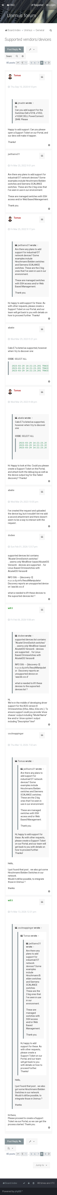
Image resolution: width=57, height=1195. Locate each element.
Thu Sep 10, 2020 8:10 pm (23, 87)
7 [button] (38, 63)
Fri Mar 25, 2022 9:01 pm (22, 165)
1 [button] (25, 63)
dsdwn (11, 535)
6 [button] (34, 63)
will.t (10, 608)
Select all (21, 359)
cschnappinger (16, 733)
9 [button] (45, 63)
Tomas (17, 75)
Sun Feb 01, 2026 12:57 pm (24, 546)
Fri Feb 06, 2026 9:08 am (22, 619)
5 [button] (31, 63)
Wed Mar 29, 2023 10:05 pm (24, 502)
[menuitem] (11, 5)
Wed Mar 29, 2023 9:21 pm (23, 339)
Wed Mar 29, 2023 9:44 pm (23, 402)
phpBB (18, 1191)
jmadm (21, 103)
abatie (11, 327)
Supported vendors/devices (28, 39)
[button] (18, 62)
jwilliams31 (14, 154)
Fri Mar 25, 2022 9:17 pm (22, 229)
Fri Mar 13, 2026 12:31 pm (23, 912)
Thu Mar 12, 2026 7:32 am (23, 745)
